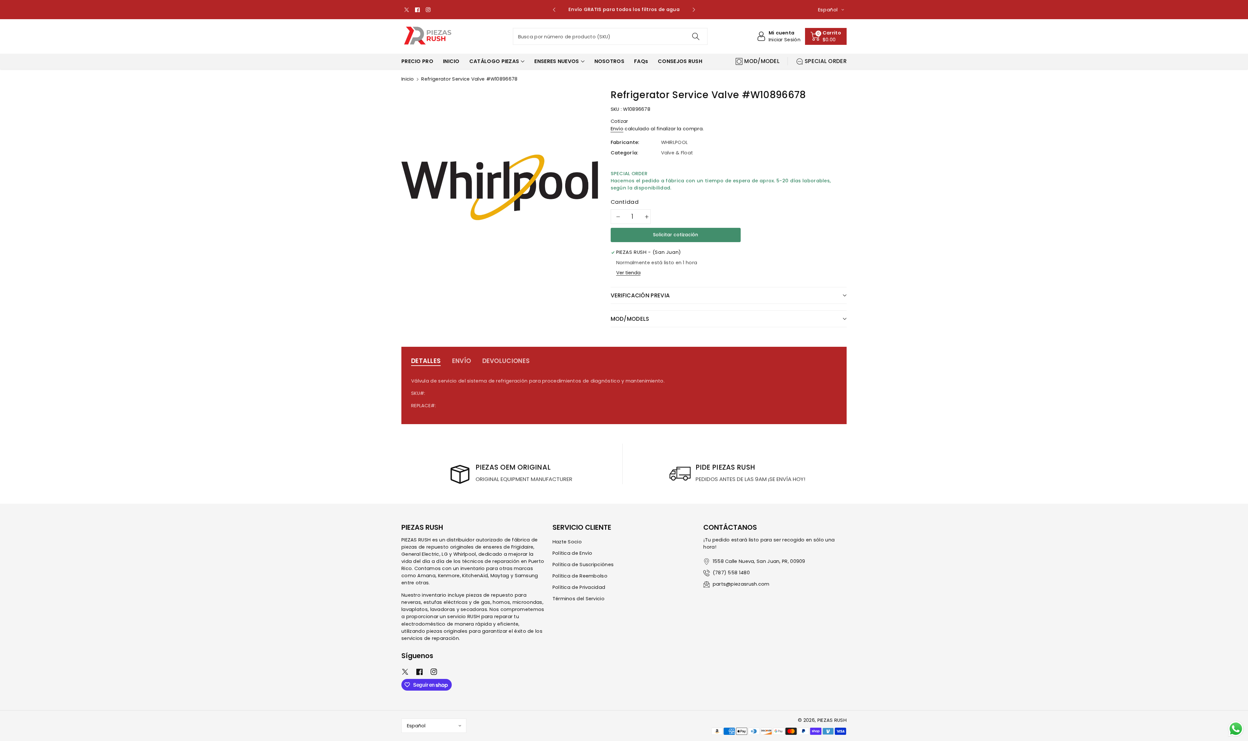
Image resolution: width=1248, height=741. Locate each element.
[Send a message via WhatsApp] (1236, 729)
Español (416, 725)
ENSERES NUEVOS (556, 61)
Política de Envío (572, 553)
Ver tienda (628, 272)
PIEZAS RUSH (832, 720)
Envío (617, 128)
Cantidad (625, 202)
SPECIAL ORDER (826, 61)
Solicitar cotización (675, 234)
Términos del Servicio (578, 598)
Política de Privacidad (578, 587)
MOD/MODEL (762, 61)
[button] (826, 36)
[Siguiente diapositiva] (693, 10)
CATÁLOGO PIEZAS (494, 61)
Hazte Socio (567, 542)
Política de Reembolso (579, 576)
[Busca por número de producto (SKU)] (695, 36)
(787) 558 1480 (731, 572)
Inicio (407, 79)
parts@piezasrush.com (741, 584)
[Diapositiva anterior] (554, 10)
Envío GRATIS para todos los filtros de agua (624, 9)
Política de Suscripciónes (583, 564)
